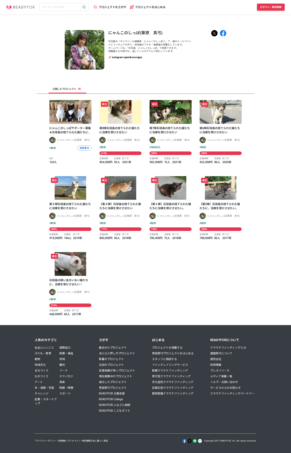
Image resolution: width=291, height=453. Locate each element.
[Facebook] (184, 441)
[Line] (195, 441)
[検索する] (84, 7)
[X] (190, 441)
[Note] (200, 441)
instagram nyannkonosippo (126, 57)
